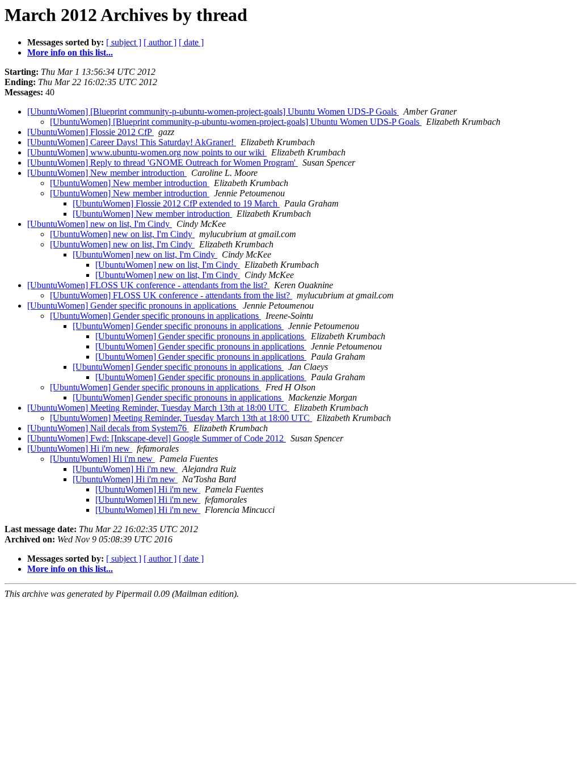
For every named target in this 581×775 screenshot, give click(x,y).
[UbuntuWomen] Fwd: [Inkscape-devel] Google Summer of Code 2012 (156, 438)
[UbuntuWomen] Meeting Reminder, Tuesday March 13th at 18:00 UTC (158, 407)
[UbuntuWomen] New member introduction (107, 173)
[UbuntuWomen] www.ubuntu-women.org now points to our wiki (147, 152)
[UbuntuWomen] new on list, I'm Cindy (99, 224)
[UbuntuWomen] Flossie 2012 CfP (90, 132)
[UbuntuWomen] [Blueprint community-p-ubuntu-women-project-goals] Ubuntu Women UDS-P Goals (213, 111)
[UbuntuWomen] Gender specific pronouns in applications (132, 305)
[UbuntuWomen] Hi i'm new (79, 448)
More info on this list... (70, 52)
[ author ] (160, 42)
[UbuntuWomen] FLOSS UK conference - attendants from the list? (148, 285)
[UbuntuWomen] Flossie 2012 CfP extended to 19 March (176, 203)
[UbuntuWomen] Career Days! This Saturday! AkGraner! (131, 142)
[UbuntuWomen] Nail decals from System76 (108, 428)
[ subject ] (123, 42)
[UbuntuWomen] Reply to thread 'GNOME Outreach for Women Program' (162, 162)
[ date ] (191, 42)
